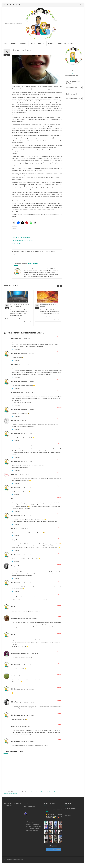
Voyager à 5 (62, 43)
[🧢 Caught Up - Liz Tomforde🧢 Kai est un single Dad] (51, 837)
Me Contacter (73, 73)
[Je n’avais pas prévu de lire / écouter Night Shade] (60, 823)
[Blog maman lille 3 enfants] (74, 56)
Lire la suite (27, 321)
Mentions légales (8, 803)
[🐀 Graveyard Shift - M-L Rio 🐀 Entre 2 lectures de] (55, 837)
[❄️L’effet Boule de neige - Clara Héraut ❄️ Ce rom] (60, 837)
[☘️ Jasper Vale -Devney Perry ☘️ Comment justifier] (60, 841)
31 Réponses (48, 251)
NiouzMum (14, 338)
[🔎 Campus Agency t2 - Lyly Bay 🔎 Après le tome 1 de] (51, 832)
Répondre (59, 336)
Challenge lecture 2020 (37, 43)
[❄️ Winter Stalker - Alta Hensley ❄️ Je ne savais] (46, 837)
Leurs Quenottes (16, 243)
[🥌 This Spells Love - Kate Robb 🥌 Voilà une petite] (46, 823)
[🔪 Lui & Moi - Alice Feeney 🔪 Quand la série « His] (60, 832)
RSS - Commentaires (29, 806)
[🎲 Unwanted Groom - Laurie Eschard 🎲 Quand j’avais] (51, 823)
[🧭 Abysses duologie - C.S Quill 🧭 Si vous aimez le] (55, 832)
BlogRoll (71, 43)
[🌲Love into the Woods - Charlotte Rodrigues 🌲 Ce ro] (55, 823)
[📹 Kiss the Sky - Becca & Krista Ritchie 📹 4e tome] (46, 832)
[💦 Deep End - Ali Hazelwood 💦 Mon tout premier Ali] (46, 827)
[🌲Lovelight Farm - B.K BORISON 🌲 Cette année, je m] (55, 841)
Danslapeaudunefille (18, 653)
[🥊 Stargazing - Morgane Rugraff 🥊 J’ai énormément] (60, 827)
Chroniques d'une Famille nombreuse (31, 251)
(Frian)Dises (51, 43)
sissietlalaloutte (17, 618)
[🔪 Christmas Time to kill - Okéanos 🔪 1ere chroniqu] (51, 841)
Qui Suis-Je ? (23, 43)
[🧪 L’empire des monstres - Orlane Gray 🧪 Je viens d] (46, 841)
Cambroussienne (17, 676)
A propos (14, 43)
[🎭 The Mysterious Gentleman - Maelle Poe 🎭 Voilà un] (51, 827)
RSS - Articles (27, 804)
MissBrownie (15, 254)
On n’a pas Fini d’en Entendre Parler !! (21, 237)
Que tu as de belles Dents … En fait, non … (23, 240)
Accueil (6, 43)
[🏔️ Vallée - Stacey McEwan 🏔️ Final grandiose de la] (55, 827)
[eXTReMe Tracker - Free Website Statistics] (25, 813)
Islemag (6, 859)
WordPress (20, 859)
